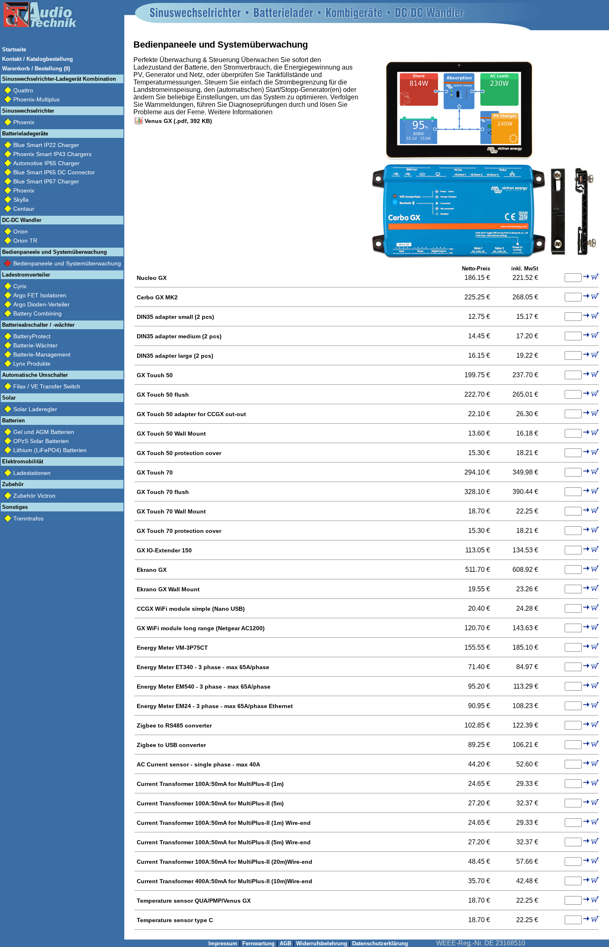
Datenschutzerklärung (380, 943)
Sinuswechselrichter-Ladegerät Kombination (59, 79)
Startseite (14, 49)
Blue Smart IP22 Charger (46, 145)
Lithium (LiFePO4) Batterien (50, 450)
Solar (9, 398)
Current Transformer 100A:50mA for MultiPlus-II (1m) (210, 784)
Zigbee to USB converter (171, 745)
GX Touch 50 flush (163, 394)
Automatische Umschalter (35, 375)
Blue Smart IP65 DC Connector (54, 172)
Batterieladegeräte (25, 133)
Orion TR (25, 240)
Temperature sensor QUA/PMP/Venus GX (194, 900)
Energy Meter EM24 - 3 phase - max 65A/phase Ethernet (215, 706)
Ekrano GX (152, 569)
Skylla (21, 199)
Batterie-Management (41, 354)
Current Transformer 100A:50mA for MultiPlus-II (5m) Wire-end (224, 842)
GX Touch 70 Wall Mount (171, 511)
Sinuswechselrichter (28, 111)
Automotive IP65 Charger (46, 163)
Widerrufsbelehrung (321, 943)
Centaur (23, 208)
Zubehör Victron (34, 495)
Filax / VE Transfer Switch (46, 386)
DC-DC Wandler (21, 220)
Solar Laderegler (35, 409)
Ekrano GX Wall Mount (168, 589)
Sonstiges (15, 507)
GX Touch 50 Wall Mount (171, 433)
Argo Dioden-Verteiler (41, 304)
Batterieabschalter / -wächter (38, 325)
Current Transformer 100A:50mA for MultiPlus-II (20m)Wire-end (224, 861)
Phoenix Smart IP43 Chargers (52, 154)
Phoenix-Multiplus (36, 99)
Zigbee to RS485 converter (174, 725)
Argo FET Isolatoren (39, 295)
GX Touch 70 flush (163, 492)
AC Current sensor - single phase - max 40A (198, 764)
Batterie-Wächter (35, 345)
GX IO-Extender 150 (164, 550)
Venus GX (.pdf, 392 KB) (178, 121)
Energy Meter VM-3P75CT (172, 647)
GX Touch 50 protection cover (179, 453)
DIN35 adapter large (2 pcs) (175, 355)
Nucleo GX (152, 278)
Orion (20, 231)
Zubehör (13, 484)
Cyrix (20, 286)
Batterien (13, 420)
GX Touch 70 (155, 472)
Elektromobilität (22, 461)
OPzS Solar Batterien (41, 441)
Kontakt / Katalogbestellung (37, 59)
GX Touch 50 (155, 375)
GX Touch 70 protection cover (179, 531)
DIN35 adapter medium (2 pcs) (179, 336)
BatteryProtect (32, 336)
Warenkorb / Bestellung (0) (36, 68)
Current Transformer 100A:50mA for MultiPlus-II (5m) (210, 803)
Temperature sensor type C (175, 920)
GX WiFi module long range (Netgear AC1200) (201, 628)
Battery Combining (37, 313)
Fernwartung (258, 943)
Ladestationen (32, 473)
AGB (285, 943)
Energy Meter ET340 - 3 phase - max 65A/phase (203, 667)
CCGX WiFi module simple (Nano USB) (191, 608)
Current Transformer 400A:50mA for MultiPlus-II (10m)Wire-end (224, 881)
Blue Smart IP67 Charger (46, 181)
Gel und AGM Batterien (43, 432)
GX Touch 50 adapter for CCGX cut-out (191, 414)
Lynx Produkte (32, 363)
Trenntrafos (28, 518)
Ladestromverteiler (26, 275)
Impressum (222, 943)
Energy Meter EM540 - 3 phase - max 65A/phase (204, 686)
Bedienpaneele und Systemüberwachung (54, 252)
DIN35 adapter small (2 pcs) (175, 316)
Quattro (23, 90)
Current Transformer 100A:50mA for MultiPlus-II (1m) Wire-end (224, 822)
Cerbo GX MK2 (157, 297)
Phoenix (23, 122)
